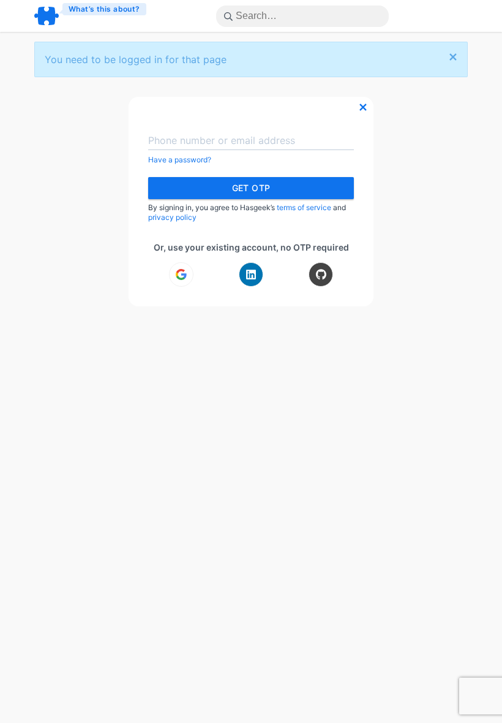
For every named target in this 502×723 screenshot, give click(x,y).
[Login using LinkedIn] (251, 274)
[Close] (453, 58)
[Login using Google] (181, 274)
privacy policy (172, 217)
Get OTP (251, 188)
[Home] (91, 16)
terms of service (304, 207)
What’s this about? (104, 8)
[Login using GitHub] (321, 274)
